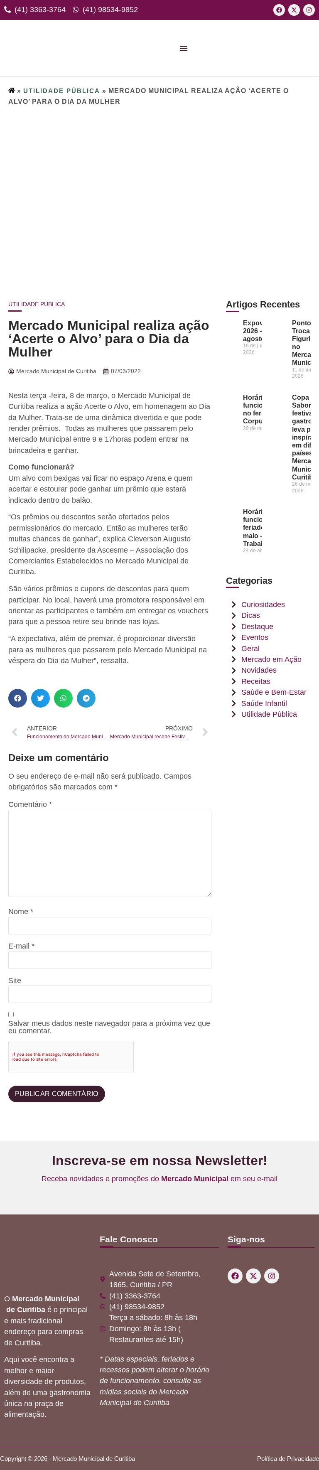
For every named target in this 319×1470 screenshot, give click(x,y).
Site (14, 981)
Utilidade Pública (61, 90)
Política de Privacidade (288, 1458)
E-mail (21, 946)
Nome (20, 912)
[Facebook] (279, 10)
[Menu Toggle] (183, 48)
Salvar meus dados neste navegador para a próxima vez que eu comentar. (109, 1027)
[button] (17, 698)
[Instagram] (309, 10)
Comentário (30, 805)
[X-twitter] (294, 10)
